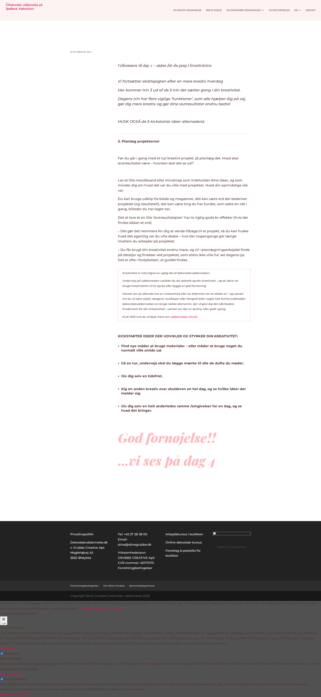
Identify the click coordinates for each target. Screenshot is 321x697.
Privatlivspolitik (81, 534)
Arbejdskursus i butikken (184, 534)
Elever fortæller (279, 10)
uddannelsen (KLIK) (183, 316)
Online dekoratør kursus (184, 542)
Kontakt (311, 10)
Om (296, 10)
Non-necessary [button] (11, 674)
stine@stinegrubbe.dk (134, 544)
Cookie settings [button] (93, 608)
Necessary (12, 653)
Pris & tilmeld (214, 10)
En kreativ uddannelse (187, 10)
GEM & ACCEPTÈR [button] (13, 694)
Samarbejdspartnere (142, 585)
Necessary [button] (8, 648)
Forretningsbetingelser (135, 568)
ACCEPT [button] (115, 608)
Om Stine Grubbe (114, 585)
